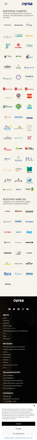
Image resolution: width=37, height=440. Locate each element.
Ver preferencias (18, 433)
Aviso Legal (30, 437)
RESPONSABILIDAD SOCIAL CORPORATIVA (15, 331)
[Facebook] (9, 309)
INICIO (5, 318)
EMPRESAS (6, 323)
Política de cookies (9, 437)
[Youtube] (27, 309)
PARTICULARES (7, 326)
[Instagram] (23, 309)
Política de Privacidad (20, 437)
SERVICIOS (6, 320)
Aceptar (18, 424)
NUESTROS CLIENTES (9, 328)
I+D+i (4, 333)
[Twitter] (14, 309)
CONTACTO (6, 339)
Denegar (18, 429)
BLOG (4, 336)
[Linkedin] (18, 309)
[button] (34, 405)
